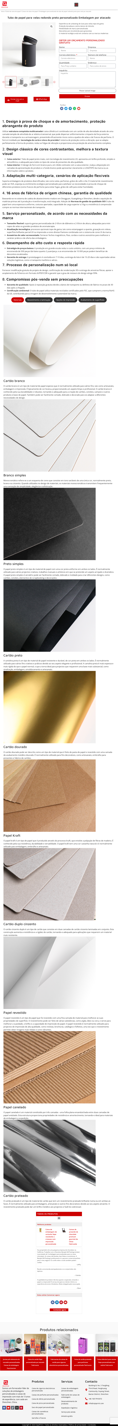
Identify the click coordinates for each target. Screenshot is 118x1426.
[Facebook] (53, 1302)
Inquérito (63, 70)
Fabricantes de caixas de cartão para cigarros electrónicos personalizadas (35, 1362)
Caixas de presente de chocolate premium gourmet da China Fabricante (73, 1236)
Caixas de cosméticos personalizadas (40, 1412)
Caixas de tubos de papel (30, 11)
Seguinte (54, 82)
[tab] (17, 299)
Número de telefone (97, 55)
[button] (76, 5)
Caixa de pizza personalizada (43, 1403)
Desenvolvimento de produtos (69, 1402)
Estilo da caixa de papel (13, 11)
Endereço (92, 63)
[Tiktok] (13, 1408)
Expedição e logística (69, 1408)
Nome (62, 47)
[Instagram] (17, 1408)
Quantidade (64, 63)
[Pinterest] (61, 1302)
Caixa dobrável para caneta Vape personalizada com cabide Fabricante (83, 1362)
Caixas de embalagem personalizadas (69, 1389)
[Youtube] (65, 1302)
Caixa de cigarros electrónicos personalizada (43, 1389)
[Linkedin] (57, 1302)
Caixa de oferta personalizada (43, 1399)
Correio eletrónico (67, 55)
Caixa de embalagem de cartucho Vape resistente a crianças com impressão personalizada (51, 1236)
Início (2, 11)
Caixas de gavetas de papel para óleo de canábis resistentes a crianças (106, 1362)
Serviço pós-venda (68, 1412)
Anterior (3, 82)
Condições (92, 1425)
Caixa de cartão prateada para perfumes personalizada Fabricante (59, 1362)
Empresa (92, 47)
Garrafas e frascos (39, 1418)
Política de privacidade (77, 1425)
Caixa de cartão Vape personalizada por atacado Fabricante (11, 1362)
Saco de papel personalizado (43, 1407)
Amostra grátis (67, 1416)
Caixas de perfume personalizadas (45, 1395)
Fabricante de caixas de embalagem (70, 1396)
